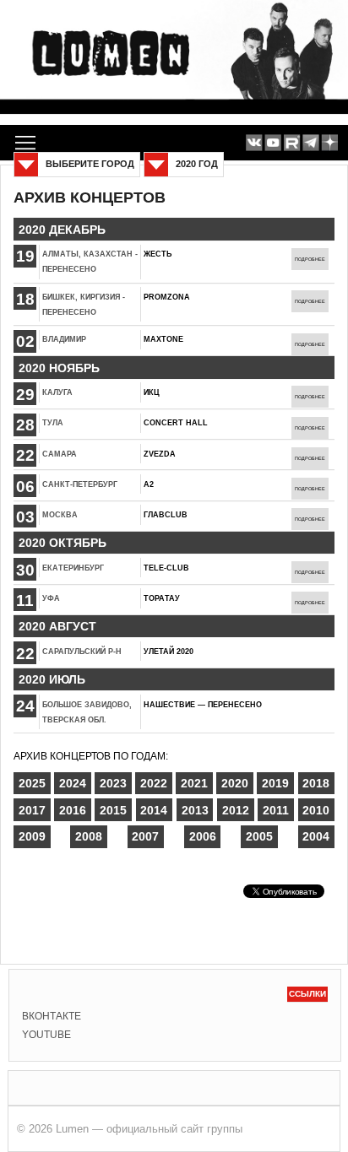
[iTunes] (330, 143)
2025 (32, 783)
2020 (234, 783)
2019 (275, 783)
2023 (113, 783)
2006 (202, 836)
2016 (72, 810)
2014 (153, 810)
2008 (88, 836)
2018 (315, 783)
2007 (145, 836)
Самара (59, 454)
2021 (194, 783)
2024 (72, 783)
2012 (235, 810)
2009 (32, 836)
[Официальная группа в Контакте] (254, 143)
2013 (195, 810)
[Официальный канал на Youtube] (273, 143)
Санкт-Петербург (79, 484)
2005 (259, 836)
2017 (32, 810)
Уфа (51, 598)
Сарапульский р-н (82, 651)
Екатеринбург (73, 568)
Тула (52, 423)
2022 (153, 783)
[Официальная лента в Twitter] (292, 143)
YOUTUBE (46, 1035)
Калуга (57, 392)
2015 (113, 810)
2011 (276, 810)
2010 (315, 810)
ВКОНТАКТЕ (51, 1016)
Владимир (64, 339)
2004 (315, 836)
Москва (60, 515)
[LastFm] (310, 143)
